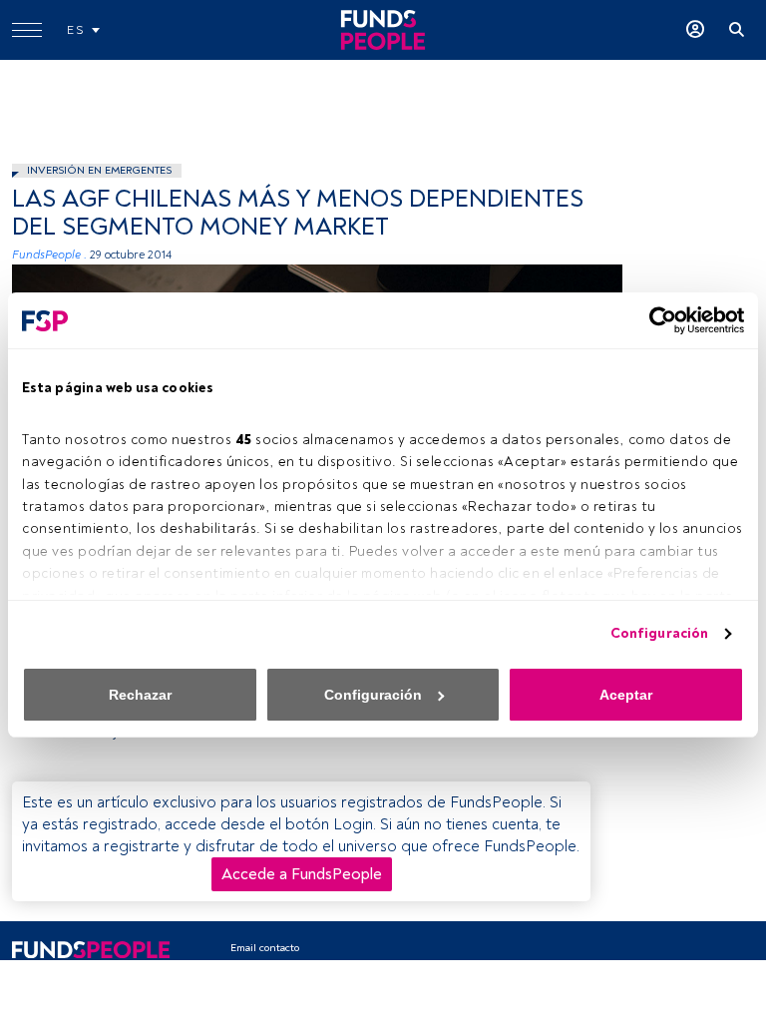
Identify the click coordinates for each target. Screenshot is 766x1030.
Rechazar (140, 695)
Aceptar (625, 695)
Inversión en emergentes (99, 170)
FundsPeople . (49, 255)
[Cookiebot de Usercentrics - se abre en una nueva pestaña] (657, 320)
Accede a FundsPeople (301, 874)
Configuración (659, 633)
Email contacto (264, 947)
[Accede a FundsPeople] (695, 30)
